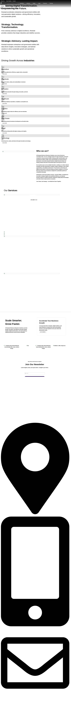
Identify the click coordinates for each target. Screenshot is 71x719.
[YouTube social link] (68, 1)
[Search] (70, 3)
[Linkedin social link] (69, 1)
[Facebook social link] (65, 1)
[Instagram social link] (67, 1)
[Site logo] (9, 3)
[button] (4, 347)
